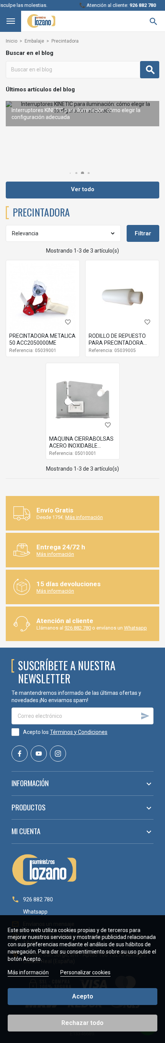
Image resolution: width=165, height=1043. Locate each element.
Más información (84, 517)
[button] (70, 173)
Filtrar (143, 233)
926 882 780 (77, 628)
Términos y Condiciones (78, 732)
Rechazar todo (82, 1022)
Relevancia (25, 233)
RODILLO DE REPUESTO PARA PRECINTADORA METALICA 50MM (117, 343)
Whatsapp (135, 628)
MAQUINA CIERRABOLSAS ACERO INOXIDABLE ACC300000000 (81, 446)
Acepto (82, 996)
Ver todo (82, 189)
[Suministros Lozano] (41, 21)
